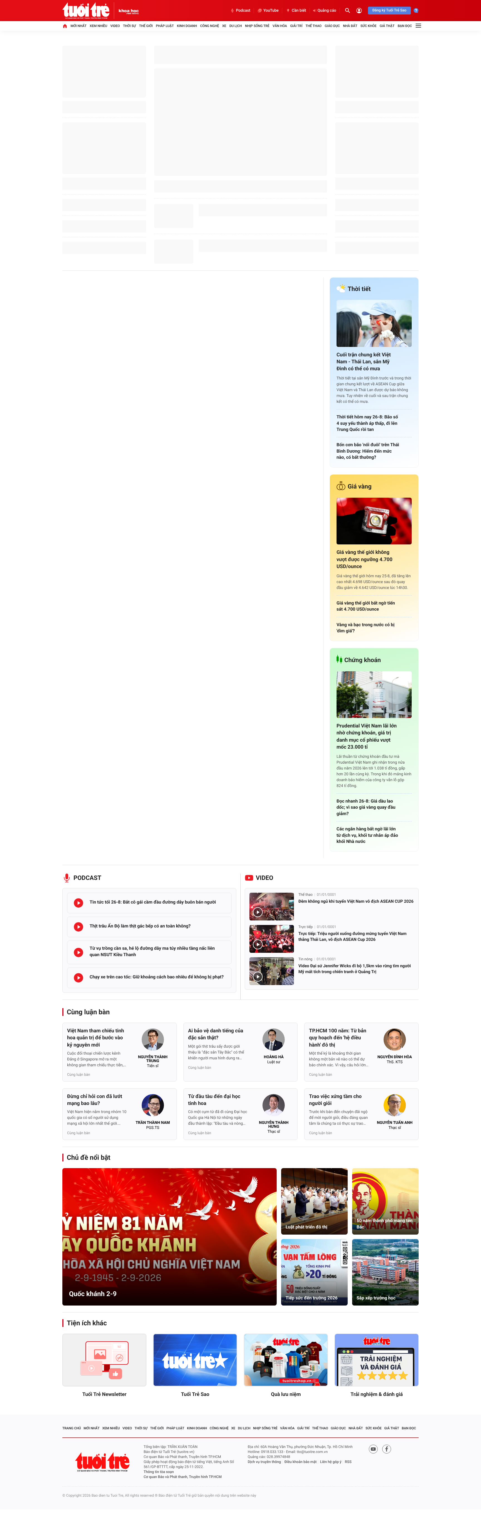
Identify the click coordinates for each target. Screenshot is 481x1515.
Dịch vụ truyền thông (264, 1462)
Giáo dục (332, 26)
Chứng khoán (362, 660)
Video (115, 26)
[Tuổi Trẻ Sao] (195, 1360)
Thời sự (129, 26)
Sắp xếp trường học (376, 1298)
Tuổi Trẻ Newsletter (104, 1394)
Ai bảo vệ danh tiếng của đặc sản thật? (215, 1034)
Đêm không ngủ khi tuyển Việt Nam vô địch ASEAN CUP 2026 (356, 901)
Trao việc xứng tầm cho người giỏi (335, 1100)
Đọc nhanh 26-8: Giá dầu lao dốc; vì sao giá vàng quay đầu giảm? (366, 807)
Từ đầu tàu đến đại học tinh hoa (214, 1100)
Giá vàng (360, 486)
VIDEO (264, 878)
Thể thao (314, 26)
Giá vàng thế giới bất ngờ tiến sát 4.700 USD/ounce (366, 606)
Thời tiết (359, 289)
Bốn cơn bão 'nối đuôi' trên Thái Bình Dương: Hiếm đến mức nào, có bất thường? (368, 451)
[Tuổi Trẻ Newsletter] (104, 1360)
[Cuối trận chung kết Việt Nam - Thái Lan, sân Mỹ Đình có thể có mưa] (374, 323)
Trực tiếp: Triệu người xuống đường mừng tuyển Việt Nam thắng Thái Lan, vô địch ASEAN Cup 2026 (352, 936)
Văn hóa (280, 26)
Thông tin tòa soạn (159, 1472)
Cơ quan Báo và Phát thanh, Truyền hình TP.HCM (183, 1477)
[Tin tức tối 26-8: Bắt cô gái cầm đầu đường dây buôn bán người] (78, 903)
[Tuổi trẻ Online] (103, 1462)
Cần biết (299, 10)
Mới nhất (78, 26)
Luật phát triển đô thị (306, 1227)
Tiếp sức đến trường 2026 (312, 1298)
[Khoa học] (129, 10)
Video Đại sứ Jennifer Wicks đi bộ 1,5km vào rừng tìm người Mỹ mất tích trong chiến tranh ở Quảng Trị (354, 968)
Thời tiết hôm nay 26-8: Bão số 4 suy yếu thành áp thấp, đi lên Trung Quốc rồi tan (367, 423)
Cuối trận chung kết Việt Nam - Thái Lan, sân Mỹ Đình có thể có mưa (364, 362)
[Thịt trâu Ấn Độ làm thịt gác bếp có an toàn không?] (78, 926)
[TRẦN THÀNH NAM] (153, 1107)
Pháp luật (165, 26)
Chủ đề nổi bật (88, 1157)
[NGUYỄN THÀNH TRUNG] (153, 1041)
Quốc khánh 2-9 (93, 1294)
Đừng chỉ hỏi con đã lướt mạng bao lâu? (94, 1100)
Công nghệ (209, 26)
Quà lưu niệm (286, 1394)
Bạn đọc (405, 26)
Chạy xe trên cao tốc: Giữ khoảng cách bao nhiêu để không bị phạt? (157, 976)
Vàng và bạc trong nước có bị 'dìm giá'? (365, 627)
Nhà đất (350, 26)
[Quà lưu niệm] (286, 1360)
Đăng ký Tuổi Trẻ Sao (389, 10)
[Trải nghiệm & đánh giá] (377, 1360)
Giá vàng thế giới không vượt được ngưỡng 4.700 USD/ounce (364, 559)
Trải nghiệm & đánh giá (376, 1394)
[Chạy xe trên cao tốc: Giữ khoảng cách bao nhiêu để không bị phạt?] (78, 977)
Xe (224, 26)
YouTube (271, 10)
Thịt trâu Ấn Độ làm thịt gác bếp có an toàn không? (140, 926)
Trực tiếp (305, 927)
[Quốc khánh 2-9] (169, 1237)
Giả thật (387, 26)
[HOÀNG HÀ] (274, 1041)
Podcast (243, 10)
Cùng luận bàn (88, 1012)
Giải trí (296, 26)
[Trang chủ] (64, 26)
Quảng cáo (327, 10)
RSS (348, 1462)
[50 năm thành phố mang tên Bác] (385, 1201)
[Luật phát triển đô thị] (314, 1201)
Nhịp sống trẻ (257, 26)
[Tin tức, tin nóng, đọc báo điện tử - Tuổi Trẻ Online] (90, 10)
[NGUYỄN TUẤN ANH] (395, 1107)
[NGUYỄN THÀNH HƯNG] (274, 1107)
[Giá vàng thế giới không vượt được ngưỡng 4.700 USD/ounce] (374, 521)
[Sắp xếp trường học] (385, 1272)
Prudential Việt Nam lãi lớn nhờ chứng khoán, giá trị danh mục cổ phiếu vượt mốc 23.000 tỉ (367, 736)
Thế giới (146, 26)
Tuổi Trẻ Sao (195, 1394)
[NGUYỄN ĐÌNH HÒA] (395, 1041)
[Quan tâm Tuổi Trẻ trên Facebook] (386, 1449)
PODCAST (87, 878)
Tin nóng (305, 959)
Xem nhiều (98, 26)
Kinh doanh (187, 26)
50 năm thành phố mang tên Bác (385, 1223)
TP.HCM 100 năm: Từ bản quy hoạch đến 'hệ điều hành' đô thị (337, 1038)
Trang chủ (71, 1428)
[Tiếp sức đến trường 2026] (314, 1272)
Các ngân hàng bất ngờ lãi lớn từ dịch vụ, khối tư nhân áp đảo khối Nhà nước (367, 835)
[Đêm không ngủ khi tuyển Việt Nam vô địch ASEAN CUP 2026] (271, 907)
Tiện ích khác (87, 1323)
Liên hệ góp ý (331, 1462)
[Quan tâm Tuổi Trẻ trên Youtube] (373, 1449)
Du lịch (235, 26)
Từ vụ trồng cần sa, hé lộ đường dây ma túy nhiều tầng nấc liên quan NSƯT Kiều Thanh (152, 951)
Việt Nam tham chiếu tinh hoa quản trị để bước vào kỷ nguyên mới (95, 1038)
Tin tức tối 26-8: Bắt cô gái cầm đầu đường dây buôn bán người (153, 902)
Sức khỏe (368, 26)
